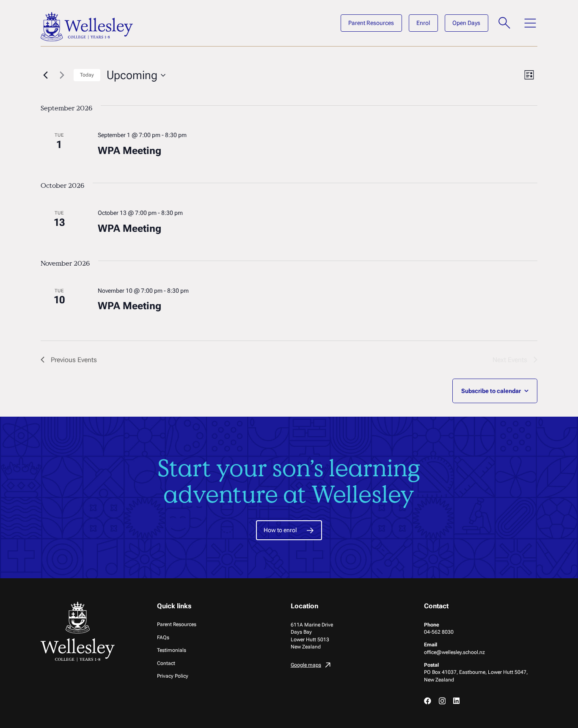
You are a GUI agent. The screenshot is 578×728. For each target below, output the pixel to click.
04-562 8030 (439, 632)
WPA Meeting (129, 151)
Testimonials (171, 650)
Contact (166, 663)
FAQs (163, 637)
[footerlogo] (79, 632)
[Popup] (504, 23)
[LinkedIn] (456, 700)
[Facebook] (427, 700)
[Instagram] (442, 701)
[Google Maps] (347, 665)
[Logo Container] (87, 26)
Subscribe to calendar (491, 390)
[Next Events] (62, 75)
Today (87, 75)
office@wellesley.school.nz (454, 652)
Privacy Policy (172, 676)
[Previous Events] (46, 75)
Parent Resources (176, 624)
